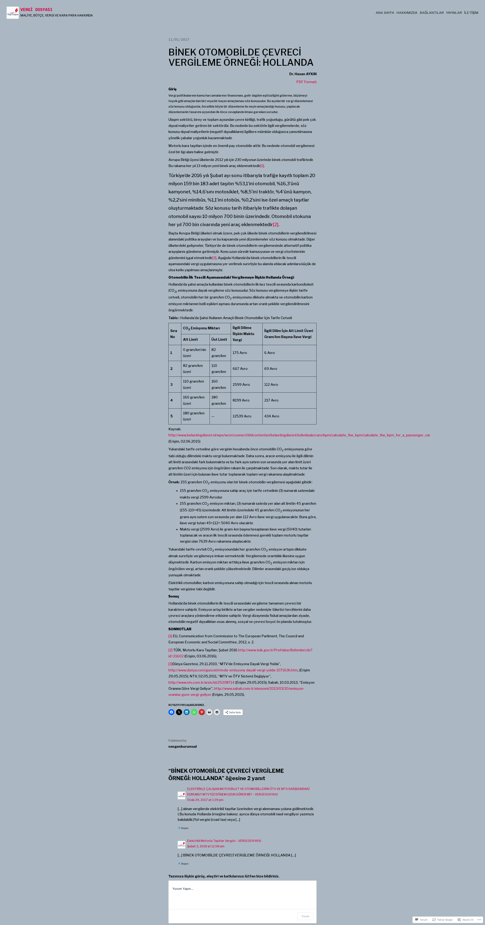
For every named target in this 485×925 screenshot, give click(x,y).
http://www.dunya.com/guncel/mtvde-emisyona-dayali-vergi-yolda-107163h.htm (233, 670)
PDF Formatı (306, 82)
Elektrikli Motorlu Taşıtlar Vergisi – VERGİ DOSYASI (224, 841)
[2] (275, 224)
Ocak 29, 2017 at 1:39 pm (205, 800)
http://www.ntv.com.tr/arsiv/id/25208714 (201, 682)
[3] (214, 258)
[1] (262, 166)
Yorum (305, 916)
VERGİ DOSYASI (36, 9)
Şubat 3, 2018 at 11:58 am (205, 846)
